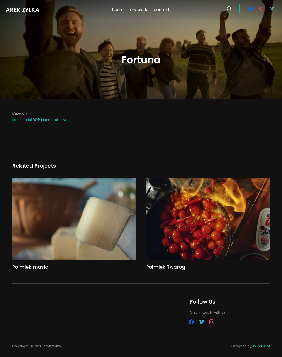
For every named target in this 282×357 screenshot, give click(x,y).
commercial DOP (26, 119)
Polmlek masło (30, 267)
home (118, 9)
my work (138, 9)
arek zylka (22, 10)
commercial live (54, 119)
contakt (162, 9)
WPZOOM (261, 346)
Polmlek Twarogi (166, 267)
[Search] (229, 8)
